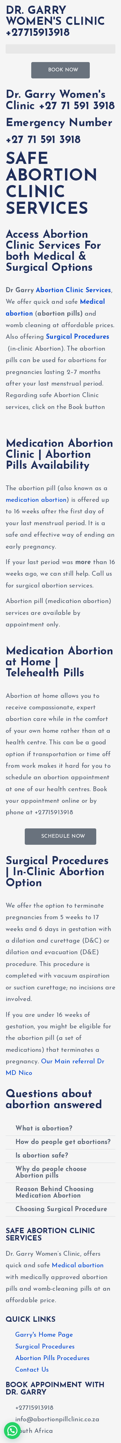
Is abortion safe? (41, 1156)
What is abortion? (43, 1129)
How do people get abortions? (63, 1142)
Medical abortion (78, 1265)
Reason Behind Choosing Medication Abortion (54, 1192)
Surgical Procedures (77, 337)
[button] (60, 49)
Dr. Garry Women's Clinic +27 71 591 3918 (60, 100)
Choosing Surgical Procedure (61, 1209)
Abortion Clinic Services (73, 290)
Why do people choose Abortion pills (51, 1172)
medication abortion (36, 500)
